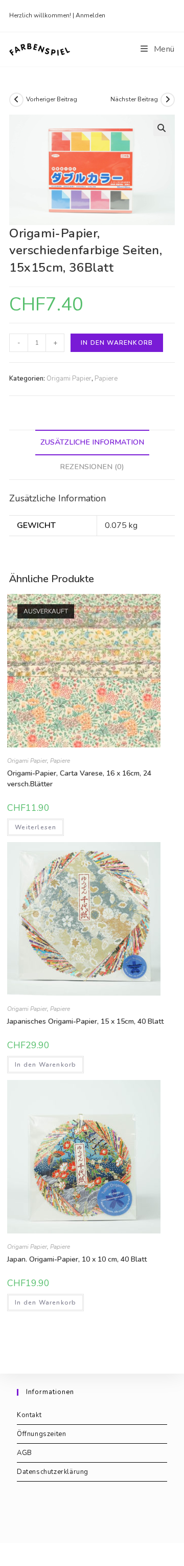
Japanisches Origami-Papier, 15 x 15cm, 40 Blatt (85, 1021)
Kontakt (29, 1415)
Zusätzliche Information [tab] (92, 442)
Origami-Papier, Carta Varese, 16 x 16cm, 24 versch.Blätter (79, 778)
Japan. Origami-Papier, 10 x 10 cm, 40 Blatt (77, 1259)
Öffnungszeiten (41, 1434)
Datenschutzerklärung (52, 1471)
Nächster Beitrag (134, 99)
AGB (24, 1453)
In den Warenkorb (117, 343)
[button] (161, 128)
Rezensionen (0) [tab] (92, 466)
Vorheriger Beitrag (51, 99)
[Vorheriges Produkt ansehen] (16, 100)
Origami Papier (69, 378)
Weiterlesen (35, 827)
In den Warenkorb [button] (45, 1065)
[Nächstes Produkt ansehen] (167, 100)
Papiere (106, 378)
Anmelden (90, 15)
